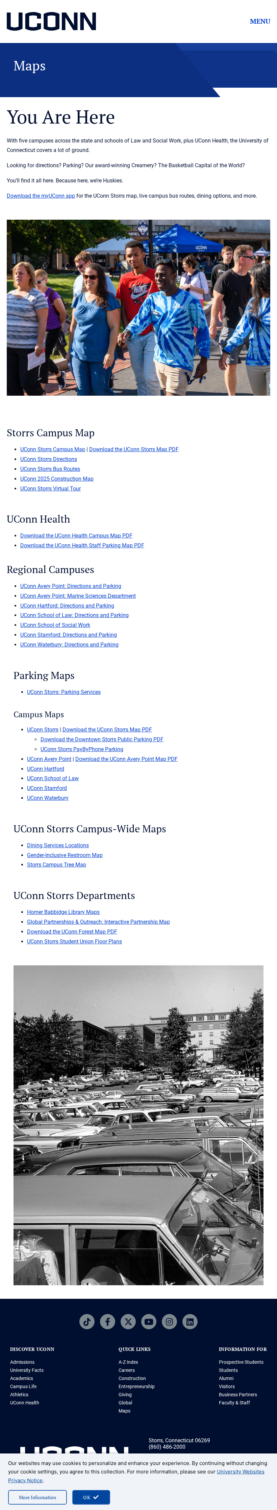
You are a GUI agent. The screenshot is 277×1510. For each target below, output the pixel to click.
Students (228, 1370)
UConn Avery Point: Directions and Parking (70, 586)
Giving (125, 1394)
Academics (21, 1378)
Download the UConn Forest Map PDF (72, 931)
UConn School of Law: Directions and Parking (74, 615)
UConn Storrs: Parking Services (64, 692)
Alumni (226, 1378)
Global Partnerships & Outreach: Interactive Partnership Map (98, 922)
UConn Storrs (42, 729)
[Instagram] (169, 1321)
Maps (124, 1411)
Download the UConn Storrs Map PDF (134, 449)
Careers (127, 1370)
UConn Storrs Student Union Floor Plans (74, 941)
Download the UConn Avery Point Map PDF (126, 759)
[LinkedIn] (190, 1321)
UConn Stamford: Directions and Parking (68, 635)
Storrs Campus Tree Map (56, 864)
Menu (260, 21)
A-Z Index (128, 1362)
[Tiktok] (87, 1321)
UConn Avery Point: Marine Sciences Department (78, 596)
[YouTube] (148, 1321)
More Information (37, 1497)
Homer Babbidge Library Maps (63, 912)
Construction (132, 1378)
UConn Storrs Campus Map (52, 449)
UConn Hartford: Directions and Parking (67, 606)
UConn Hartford (45, 769)
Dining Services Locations (58, 845)
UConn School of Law (53, 778)
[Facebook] (107, 1321)
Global (125, 1402)
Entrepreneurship (137, 1386)
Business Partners (238, 1394)
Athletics (19, 1394)
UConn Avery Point (49, 759)
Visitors (227, 1386)
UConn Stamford (47, 788)
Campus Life (23, 1386)
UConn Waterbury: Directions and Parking (69, 644)
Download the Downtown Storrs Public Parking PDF (102, 739)
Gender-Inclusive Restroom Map (65, 855)
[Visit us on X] (128, 1321)
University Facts (27, 1370)
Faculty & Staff (234, 1402)
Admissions (22, 1362)
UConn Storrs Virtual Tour (50, 488)
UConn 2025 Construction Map (57, 479)
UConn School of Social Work (55, 625)
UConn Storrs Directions (48, 459)
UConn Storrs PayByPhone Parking (82, 749)
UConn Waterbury (48, 798)
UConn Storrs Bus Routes (50, 469)
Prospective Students (241, 1362)
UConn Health (24, 1402)
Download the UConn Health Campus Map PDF (76, 535)
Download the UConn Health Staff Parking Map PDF (82, 545)
